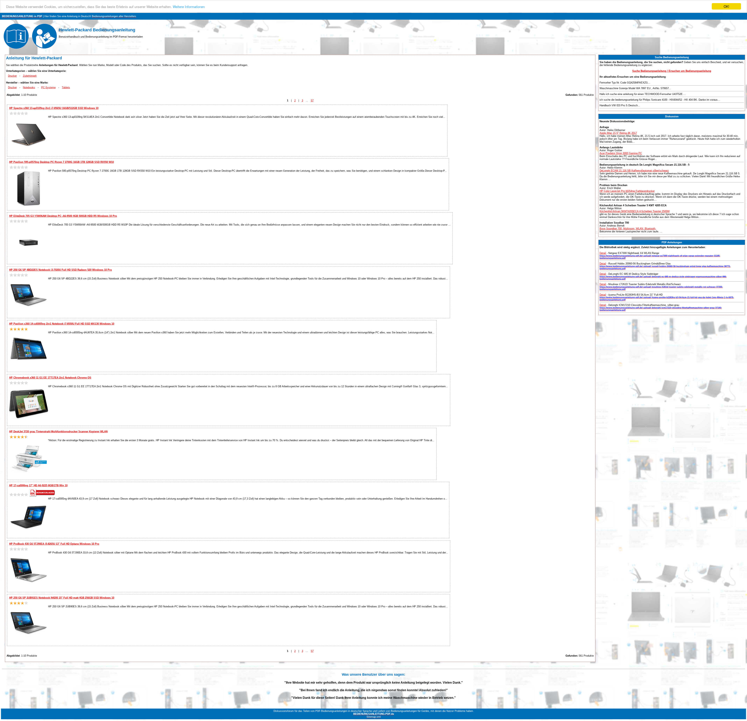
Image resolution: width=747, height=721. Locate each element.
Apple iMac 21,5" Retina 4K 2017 (618, 133)
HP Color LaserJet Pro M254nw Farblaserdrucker (627, 191)
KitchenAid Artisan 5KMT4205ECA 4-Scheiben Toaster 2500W (635, 211)
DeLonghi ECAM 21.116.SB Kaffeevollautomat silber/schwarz (634, 170)
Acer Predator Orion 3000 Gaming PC (621, 153)
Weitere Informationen (189, 6)
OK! (726, 6)
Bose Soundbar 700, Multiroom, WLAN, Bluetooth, (628, 228)
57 (312, 100)
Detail (603, 253)
